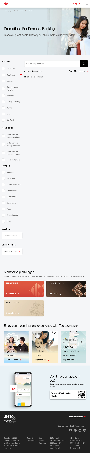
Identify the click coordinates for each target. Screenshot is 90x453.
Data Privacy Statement (42, 440)
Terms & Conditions (31, 439)
